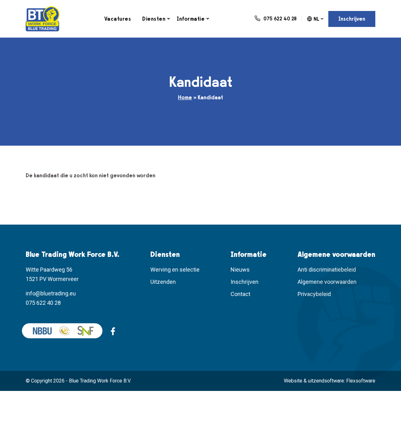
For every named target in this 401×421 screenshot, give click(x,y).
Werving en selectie (175, 269)
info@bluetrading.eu (51, 293)
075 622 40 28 (43, 302)
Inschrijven (351, 18)
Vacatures (117, 18)
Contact (240, 294)
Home (185, 97)
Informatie (191, 18)
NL (316, 19)
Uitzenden (163, 281)
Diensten (153, 18)
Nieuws (240, 269)
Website (293, 381)
